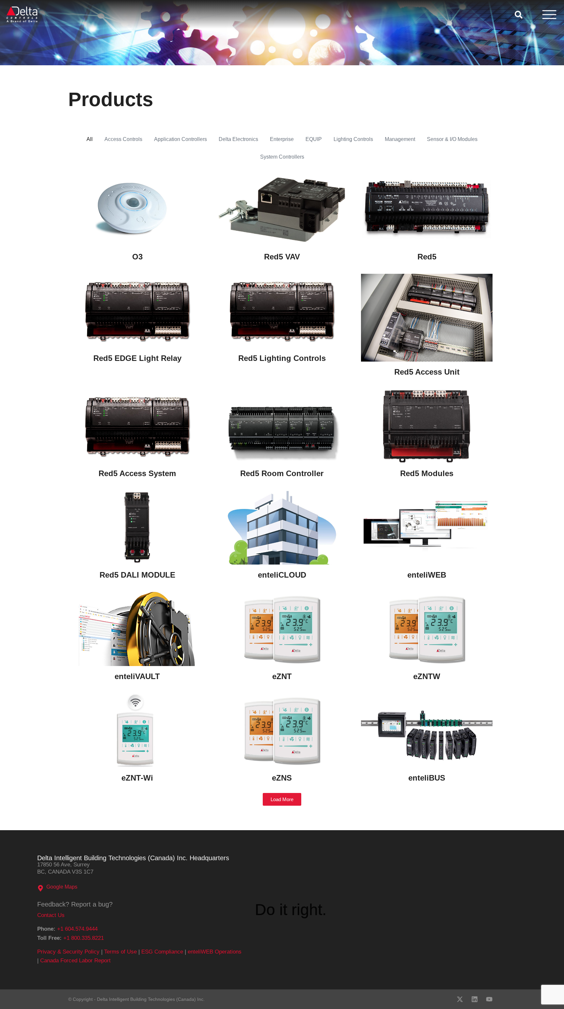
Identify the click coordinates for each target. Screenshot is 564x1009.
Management (400, 139)
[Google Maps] (40, 888)
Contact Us (51, 915)
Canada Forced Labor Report (75, 960)
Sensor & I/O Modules (452, 139)
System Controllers (282, 157)
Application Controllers (180, 139)
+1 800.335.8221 (83, 938)
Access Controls (123, 139)
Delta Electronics (238, 139)
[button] (282, 799)
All (89, 139)
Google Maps (61, 887)
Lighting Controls (353, 139)
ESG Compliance (162, 952)
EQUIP (314, 139)
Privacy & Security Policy (68, 952)
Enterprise (282, 139)
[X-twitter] (459, 999)
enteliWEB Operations (215, 952)
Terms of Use (120, 952)
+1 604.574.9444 (77, 929)
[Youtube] (489, 999)
